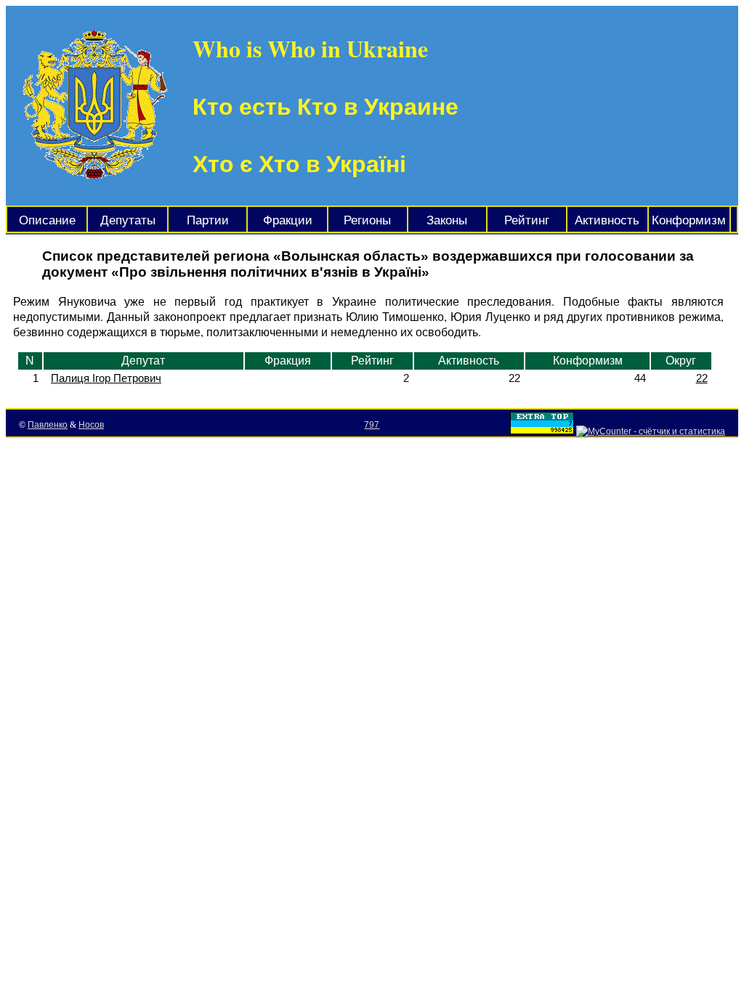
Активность (607, 220)
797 (371, 425)
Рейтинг (526, 220)
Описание (47, 220)
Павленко (48, 425)
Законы (446, 220)
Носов (91, 425)
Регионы (367, 220)
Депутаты (127, 220)
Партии (208, 220)
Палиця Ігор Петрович (106, 378)
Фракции (287, 220)
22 (702, 378)
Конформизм (689, 220)
